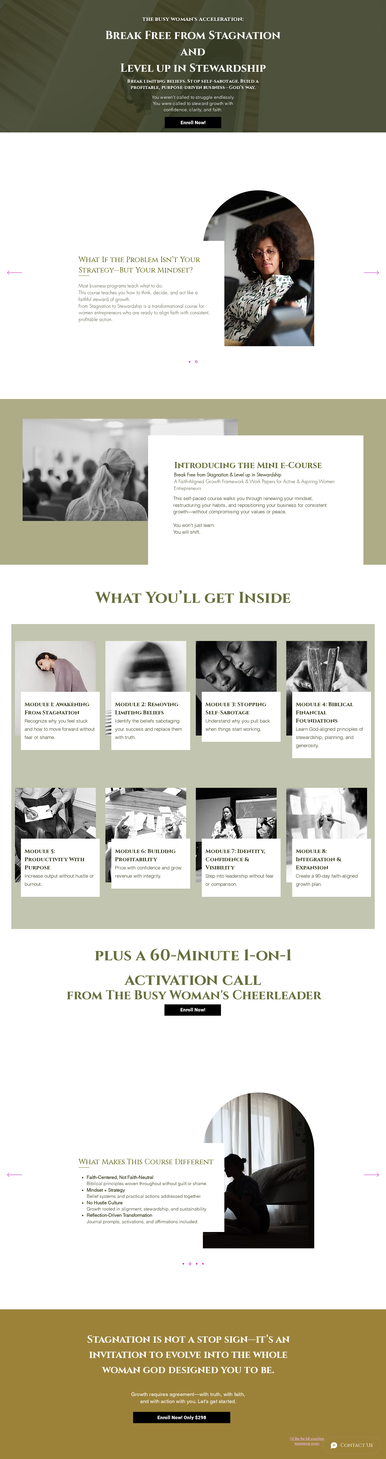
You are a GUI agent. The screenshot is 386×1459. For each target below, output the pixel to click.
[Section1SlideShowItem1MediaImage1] (190, 362)
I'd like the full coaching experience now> (307, 1441)
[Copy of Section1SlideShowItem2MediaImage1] (203, 1264)
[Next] (371, 273)
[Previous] (14, 273)
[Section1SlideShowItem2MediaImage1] (197, 362)
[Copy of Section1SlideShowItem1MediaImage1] (197, 1264)
